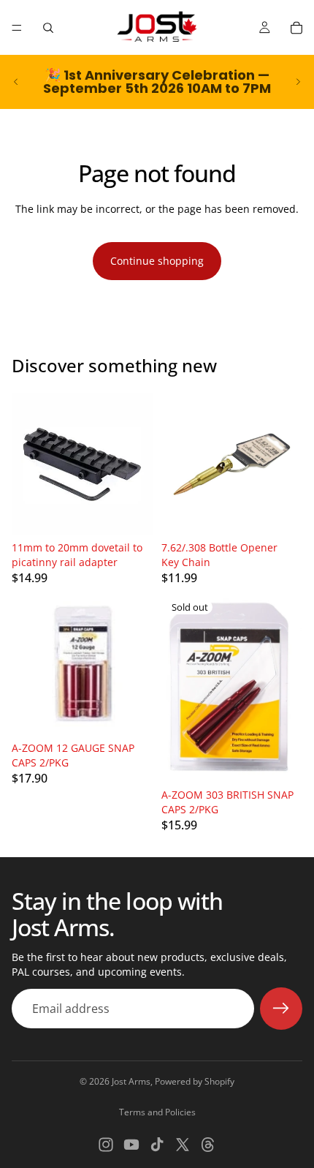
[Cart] (296, 28)
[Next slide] (298, 82)
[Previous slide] (16, 82)
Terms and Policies (157, 1112)
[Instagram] (106, 1144)
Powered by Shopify (194, 1081)
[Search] (48, 28)
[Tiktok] (157, 1144)
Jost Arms (131, 1081)
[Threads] (208, 1144)
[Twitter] (182, 1144)
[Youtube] (131, 1144)
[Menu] (17, 28)
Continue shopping (157, 261)
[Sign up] (281, 1008)
